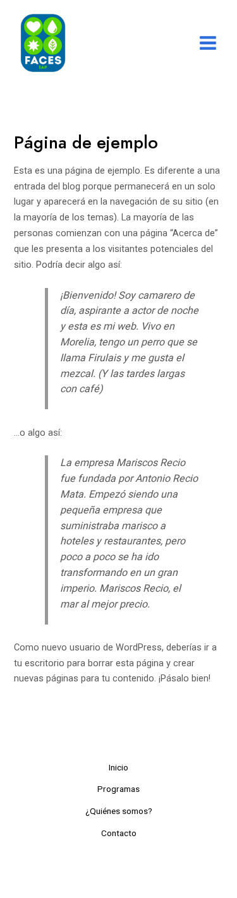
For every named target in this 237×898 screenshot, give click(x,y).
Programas (118, 789)
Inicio (118, 767)
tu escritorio (39, 663)
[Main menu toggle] (207, 43)
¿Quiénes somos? (118, 811)
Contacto (119, 833)
